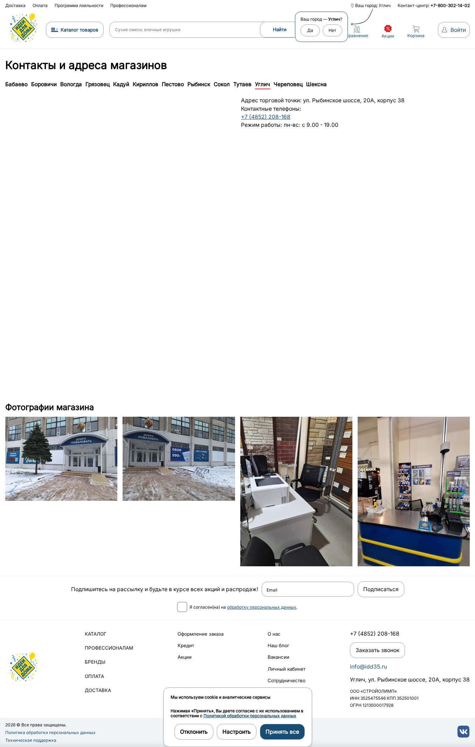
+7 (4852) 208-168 (265, 116)
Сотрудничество (286, 680)
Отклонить (194, 731)
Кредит (186, 645)
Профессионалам (128, 5)
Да (310, 30)
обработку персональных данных (261, 607)
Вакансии (278, 657)
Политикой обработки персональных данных (250, 715)
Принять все (282, 731)
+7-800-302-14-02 (450, 5)
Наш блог (278, 645)
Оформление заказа (200, 634)
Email (272, 590)
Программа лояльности (79, 5)
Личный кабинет (286, 669)
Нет (332, 30)
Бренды (95, 662)
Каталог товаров (79, 30)
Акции (185, 657)
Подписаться (381, 589)
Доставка (15, 5)
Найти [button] (280, 29)
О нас (274, 634)
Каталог (95, 634)
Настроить (236, 731)
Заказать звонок (377, 650)
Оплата (40, 5)
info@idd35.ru (368, 666)
